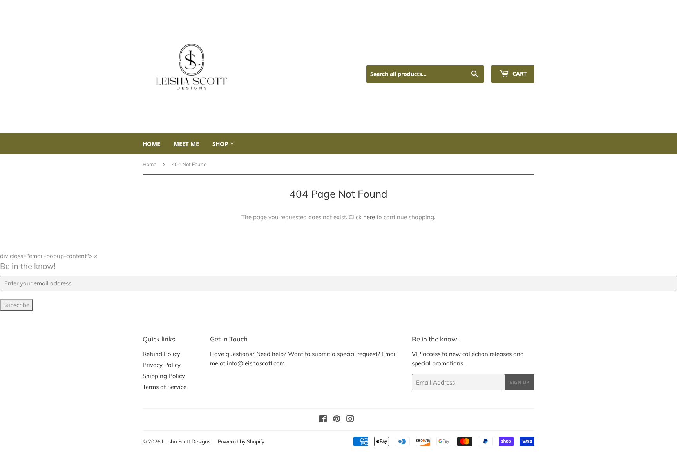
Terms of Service (164, 386)
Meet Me (186, 144)
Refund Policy (161, 354)
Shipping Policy (164, 376)
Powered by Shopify (241, 441)
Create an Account (511, 55)
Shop (221, 144)
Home (151, 144)
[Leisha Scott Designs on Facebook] (323, 419)
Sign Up (519, 382)
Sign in (470, 55)
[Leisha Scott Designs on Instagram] (350, 419)
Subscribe (16, 305)
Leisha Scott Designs (186, 441)
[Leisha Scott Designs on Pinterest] (337, 419)
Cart (519, 73)
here (369, 217)
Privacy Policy (162, 365)
